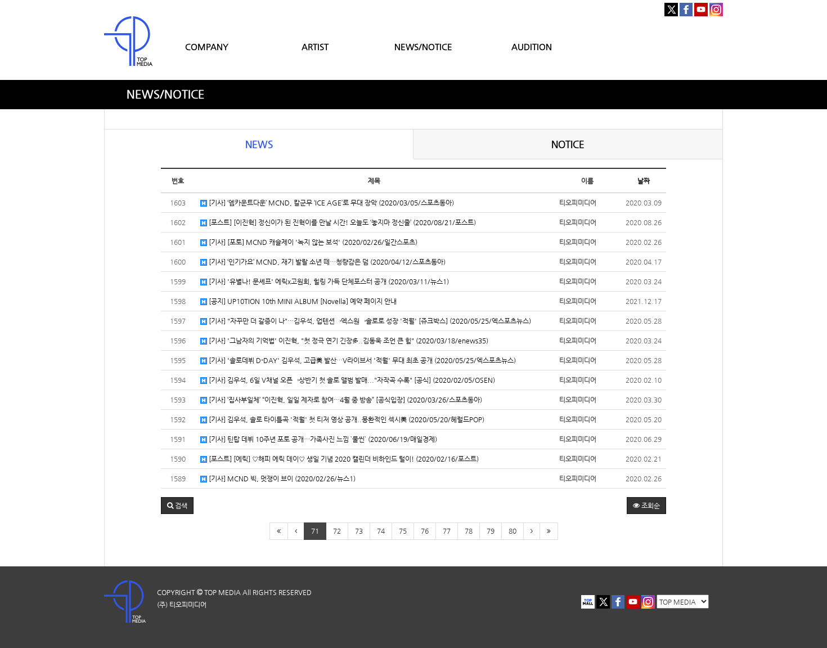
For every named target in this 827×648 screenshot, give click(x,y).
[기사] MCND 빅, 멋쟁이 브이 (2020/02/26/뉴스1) (281, 478)
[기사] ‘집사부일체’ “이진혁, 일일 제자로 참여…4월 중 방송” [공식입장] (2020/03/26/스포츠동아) (344, 400)
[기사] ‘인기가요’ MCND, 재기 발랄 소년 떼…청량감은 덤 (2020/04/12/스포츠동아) (326, 262)
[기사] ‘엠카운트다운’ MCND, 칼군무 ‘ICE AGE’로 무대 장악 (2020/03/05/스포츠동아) (330, 203)
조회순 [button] (650, 506)
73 (359, 531)
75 (403, 531)
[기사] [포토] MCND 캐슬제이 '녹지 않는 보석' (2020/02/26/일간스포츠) (312, 242)
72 (337, 531)
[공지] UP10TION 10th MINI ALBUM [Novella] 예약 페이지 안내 (302, 301)
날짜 (643, 181)
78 (469, 531)
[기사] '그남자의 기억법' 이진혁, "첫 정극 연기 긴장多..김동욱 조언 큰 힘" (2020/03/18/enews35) (347, 341)
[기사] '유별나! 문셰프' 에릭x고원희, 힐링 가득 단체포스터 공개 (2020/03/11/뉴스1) (328, 281)
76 (425, 531)
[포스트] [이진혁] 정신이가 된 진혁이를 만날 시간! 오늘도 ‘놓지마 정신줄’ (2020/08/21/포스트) (341, 222)
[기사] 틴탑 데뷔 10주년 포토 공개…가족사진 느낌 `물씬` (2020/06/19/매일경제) (322, 439)
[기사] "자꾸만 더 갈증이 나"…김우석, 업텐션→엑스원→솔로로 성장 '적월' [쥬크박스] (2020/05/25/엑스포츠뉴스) (369, 321)
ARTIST (315, 46)
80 (512, 531)
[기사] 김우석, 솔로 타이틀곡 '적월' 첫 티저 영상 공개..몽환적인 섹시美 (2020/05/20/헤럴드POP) (345, 419)
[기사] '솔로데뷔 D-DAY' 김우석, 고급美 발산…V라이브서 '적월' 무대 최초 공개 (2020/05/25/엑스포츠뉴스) (361, 360)
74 (381, 531)
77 (447, 531)
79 (491, 531)
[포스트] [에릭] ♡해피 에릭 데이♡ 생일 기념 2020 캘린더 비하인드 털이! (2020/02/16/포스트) (343, 459)
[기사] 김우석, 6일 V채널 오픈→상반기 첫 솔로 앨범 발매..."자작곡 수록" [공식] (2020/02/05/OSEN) (351, 380)
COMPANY (206, 46)
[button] (177, 505)
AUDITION (531, 46)
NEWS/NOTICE (423, 46)
